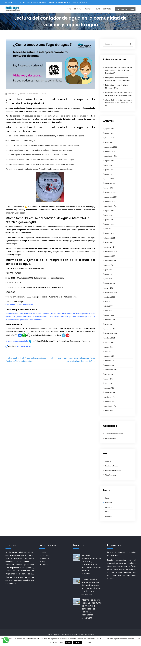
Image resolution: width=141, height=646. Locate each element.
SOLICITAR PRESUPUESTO (125, 9)
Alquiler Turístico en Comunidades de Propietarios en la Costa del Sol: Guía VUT (118, 103)
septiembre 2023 (111, 261)
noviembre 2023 (111, 252)
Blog (98, 9)
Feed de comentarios (113, 471)
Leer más (87, 642)
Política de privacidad (86, 635)
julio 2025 (108, 165)
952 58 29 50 (11, 2)
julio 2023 (108, 270)
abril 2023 (108, 279)
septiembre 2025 (111, 156)
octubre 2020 (110, 365)
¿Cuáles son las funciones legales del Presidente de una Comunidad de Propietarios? (91, 585)
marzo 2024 (109, 233)
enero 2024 (109, 242)
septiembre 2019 (111, 406)
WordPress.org (110, 475)
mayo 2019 (109, 411)
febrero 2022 (110, 320)
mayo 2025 (109, 174)
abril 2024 (108, 229)
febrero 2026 (110, 138)
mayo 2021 (109, 347)
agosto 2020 (109, 374)
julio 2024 (108, 215)
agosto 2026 (109, 129)
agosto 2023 (109, 265)
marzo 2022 (109, 315)
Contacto (107, 9)
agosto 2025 (109, 161)
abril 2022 (108, 311)
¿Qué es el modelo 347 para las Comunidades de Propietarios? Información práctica (26, 359)
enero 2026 (109, 143)
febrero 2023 (110, 283)
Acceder (108, 461)
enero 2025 (109, 188)
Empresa (77, 9)
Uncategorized (110, 438)
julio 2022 (108, 302)
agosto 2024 (109, 211)
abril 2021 (108, 352)
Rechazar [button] (78, 642)
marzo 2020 (109, 388)
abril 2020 (108, 383)
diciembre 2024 (110, 192)
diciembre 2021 (110, 329)
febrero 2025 (110, 183)
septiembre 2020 (111, 370)
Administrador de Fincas (37, 94)
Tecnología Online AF (24, 346)
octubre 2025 (110, 152)
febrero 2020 (110, 392)
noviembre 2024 (111, 197)
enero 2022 (109, 324)
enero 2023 (109, 288)
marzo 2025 (109, 179)
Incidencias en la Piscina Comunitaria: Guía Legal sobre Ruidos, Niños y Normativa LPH (119, 70)
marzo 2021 (109, 356)
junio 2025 (109, 170)
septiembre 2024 (111, 206)
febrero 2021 (110, 361)
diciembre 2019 (110, 397)
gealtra (22, 94)
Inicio (69, 9)
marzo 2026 (109, 133)
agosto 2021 (109, 343)
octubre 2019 (110, 402)
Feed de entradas (111, 466)
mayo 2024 (109, 224)
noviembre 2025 (111, 147)
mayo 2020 (109, 379)
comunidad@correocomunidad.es (34, 2)
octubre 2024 (110, 202)
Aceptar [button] (68, 642)
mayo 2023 (109, 274)
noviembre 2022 (111, 293)
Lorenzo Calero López (15, 302)
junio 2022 (109, 306)
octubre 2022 (110, 297)
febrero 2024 (110, 238)
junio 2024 (109, 220)
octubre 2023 (110, 256)
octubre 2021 (110, 338)
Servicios (89, 9)
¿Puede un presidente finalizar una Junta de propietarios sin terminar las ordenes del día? (73, 359)
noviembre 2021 (111, 333)
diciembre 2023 (110, 247)
